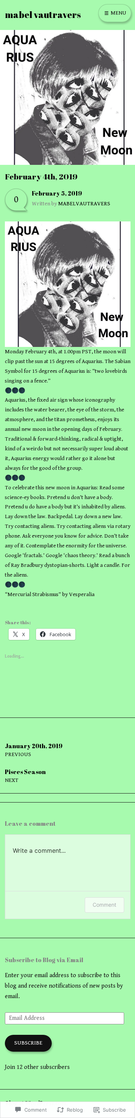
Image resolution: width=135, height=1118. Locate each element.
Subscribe (28, 1043)
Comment (104, 904)
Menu (118, 13)
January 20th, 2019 (34, 750)
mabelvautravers (84, 203)
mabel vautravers (43, 15)
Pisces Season (25, 775)
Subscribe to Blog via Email (44, 960)
